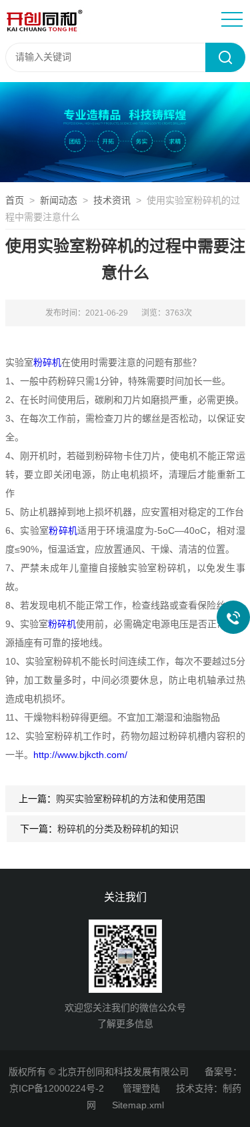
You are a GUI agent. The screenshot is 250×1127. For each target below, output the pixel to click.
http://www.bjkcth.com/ (80, 754)
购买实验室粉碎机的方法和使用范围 (130, 798)
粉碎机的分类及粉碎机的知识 (118, 828)
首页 (14, 200)
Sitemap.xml (138, 1105)
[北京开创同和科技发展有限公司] (107, 20)
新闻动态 (58, 200)
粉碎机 (47, 362)
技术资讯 (112, 200)
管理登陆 (141, 1088)
